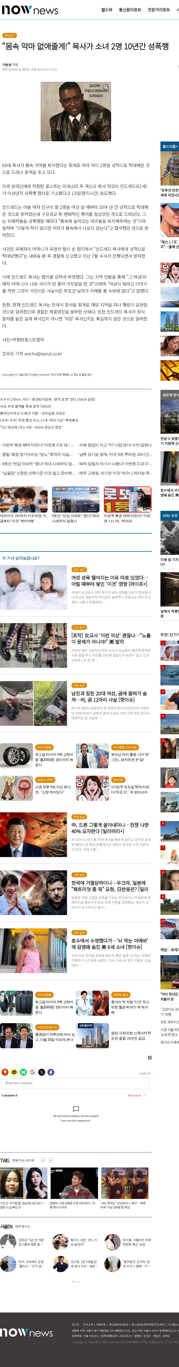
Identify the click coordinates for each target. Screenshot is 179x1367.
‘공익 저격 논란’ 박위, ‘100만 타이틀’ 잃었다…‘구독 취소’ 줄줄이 (122, 1205)
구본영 (6, 64)
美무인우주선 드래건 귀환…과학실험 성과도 (32, 413)
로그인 (75, 1324)
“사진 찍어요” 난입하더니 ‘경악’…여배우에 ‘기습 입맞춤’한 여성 (72, 1205)
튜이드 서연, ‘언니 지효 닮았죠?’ (84, 1242)
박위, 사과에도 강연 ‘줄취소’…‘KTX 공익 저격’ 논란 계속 (31, 1266)
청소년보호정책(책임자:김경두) (148, 1324)
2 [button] (76, 1282)
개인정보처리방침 (118, 1324)
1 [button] (73, 1282)
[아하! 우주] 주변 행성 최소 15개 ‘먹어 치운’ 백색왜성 (39, 420)
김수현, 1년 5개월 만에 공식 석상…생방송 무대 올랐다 (84, 1266)
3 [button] (79, 1282)
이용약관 (101, 1324)
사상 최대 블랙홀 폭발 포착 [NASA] (25, 406)
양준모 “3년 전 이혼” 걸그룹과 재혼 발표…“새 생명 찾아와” (32, 1244)
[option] (72, 1189)
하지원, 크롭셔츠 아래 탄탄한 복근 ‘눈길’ (137, 1242)
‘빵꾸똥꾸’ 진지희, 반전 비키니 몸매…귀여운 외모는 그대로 (136, 1266)
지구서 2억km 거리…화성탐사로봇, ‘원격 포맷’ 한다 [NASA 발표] (47, 399)
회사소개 (88, 1324)
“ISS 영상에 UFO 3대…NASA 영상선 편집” (31, 427)
